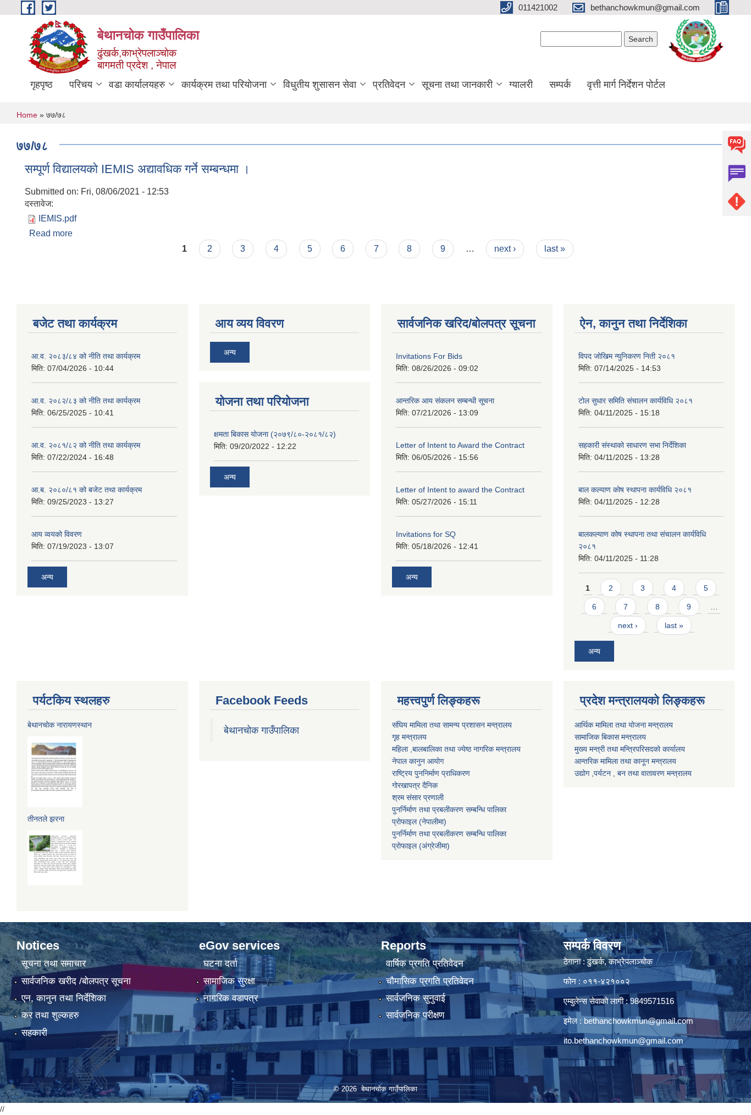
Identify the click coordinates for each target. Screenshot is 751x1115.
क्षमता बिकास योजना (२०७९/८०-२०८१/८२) (275, 434)
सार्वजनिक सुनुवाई (415, 998)
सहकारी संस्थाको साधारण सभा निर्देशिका (632, 445)
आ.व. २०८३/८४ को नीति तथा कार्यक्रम (85, 356)
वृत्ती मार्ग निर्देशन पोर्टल (626, 84)
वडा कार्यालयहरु (137, 84)
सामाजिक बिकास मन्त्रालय (610, 737)
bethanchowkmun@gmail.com (638, 1020)
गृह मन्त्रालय (409, 737)
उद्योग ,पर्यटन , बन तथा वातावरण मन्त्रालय (633, 773)
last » (554, 248)
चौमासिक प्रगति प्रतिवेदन (430, 981)
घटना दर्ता (220, 963)
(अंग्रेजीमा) (433, 845)
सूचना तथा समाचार (53, 963)
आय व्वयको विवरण (56, 534)
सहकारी (34, 1033)
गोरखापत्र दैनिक (415, 785)
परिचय (80, 84)
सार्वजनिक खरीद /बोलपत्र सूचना (76, 981)
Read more (51, 233)
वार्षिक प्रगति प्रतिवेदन (424, 963)
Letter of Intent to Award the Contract (460, 445)
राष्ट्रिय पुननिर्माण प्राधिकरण (431, 773)
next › (505, 248)
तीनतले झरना (45, 818)
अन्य (47, 577)
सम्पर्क (560, 84)
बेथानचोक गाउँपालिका (261, 730)
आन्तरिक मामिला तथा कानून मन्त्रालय (625, 761)
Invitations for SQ (426, 534)
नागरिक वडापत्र (230, 998)
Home (26, 114)
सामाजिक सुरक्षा (229, 981)
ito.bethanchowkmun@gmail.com (623, 1040)
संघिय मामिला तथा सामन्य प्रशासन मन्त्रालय (452, 724)
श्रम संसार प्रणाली (418, 797)
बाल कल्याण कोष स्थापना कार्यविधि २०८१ (635, 489)
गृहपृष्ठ (41, 84)
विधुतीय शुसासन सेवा (319, 84)
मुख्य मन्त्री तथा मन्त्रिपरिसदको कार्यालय (630, 749)
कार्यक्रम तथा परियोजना (224, 84)
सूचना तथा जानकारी (457, 84)
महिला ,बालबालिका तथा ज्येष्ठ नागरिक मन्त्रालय (456, 749)
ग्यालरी (521, 84)
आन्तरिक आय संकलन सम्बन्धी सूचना (445, 400)
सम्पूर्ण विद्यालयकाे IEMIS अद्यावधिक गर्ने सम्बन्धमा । (137, 169)
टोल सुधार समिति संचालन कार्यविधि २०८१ (635, 400)
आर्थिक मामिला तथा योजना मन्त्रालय (624, 724)
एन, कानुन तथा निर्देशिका (63, 998)
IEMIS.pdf (57, 218)
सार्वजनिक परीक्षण (415, 1015)
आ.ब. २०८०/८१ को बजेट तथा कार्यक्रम (86, 489)
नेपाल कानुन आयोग (418, 761)
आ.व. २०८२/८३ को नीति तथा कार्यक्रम (85, 400)
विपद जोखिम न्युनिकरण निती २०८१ (626, 356)
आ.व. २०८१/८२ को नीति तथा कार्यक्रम (85, 445)
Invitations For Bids (429, 356)
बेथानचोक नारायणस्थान (59, 724)
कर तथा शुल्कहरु (50, 1015)
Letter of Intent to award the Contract (460, 489)
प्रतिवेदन (389, 84)
